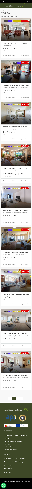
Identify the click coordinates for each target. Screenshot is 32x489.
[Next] (21, 398)
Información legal (10, 447)
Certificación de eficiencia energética (16, 435)
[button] (3, 485)
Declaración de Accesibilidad (13, 441)
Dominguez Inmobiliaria (10, 55)
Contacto (7, 438)
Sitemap (7, 444)
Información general (11, 449)
